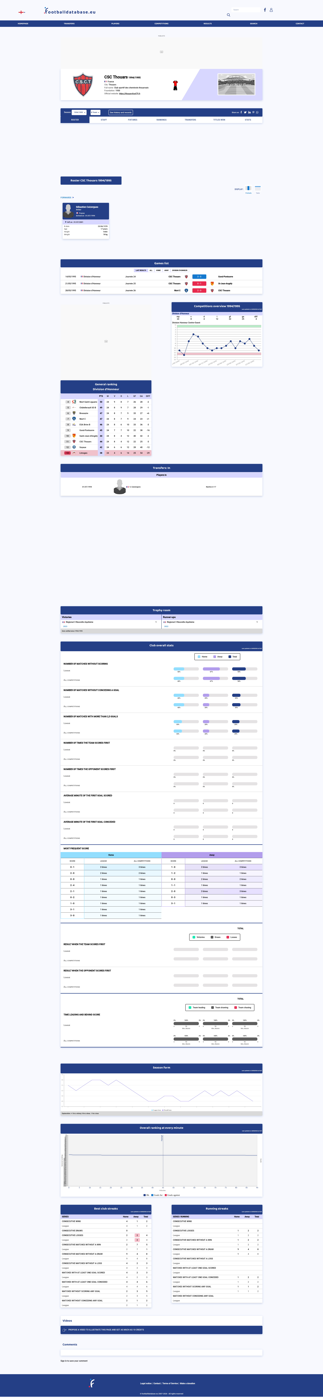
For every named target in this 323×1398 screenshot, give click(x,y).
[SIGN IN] (271, 9)
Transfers (190, 120)
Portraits (248, 193)
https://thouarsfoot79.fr (129, 93)
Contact (156, 1383)
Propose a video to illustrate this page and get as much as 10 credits (106, 1330)
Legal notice (145, 1383)
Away (166, 270)
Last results (141, 270)
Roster (75, 120)
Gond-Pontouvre (225, 276)
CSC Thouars (174, 276)
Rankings (162, 120)
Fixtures (132, 120)
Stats (248, 120)
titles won (219, 120)
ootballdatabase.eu (72, 12)
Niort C (177, 290)
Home (158, 270)
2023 (65, 626)
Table (258, 193)
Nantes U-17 (211, 487)
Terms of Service (170, 1383)
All (151, 270)
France (111, 81)
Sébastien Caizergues (87, 207)
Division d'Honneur (179, 270)
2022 (166, 626)
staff (104, 120)
